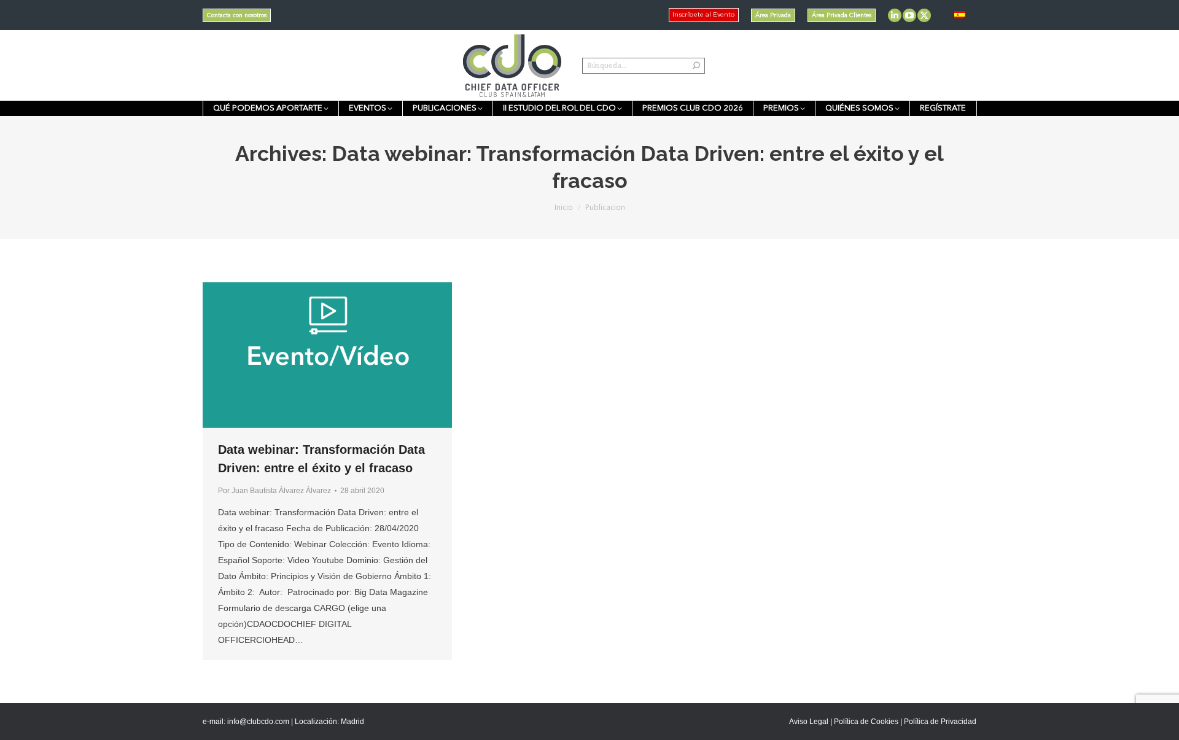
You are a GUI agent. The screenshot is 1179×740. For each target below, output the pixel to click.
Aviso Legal (808, 721)
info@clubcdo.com (258, 721)
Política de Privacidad (940, 721)
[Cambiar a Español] (959, 15)
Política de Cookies (866, 721)
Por (274, 490)
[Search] (696, 66)
